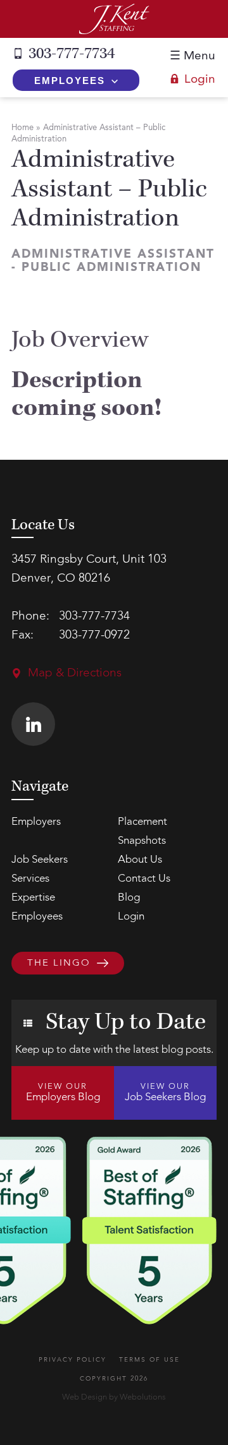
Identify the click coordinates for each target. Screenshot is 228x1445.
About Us (140, 859)
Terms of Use (149, 1360)
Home (22, 128)
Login (199, 80)
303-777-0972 (94, 636)
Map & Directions (75, 674)
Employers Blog (63, 1092)
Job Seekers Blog (165, 1092)
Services (30, 878)
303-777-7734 (71, 53)
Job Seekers (39, 859)
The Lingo (59, 963)
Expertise (33, 897)
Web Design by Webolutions (114, 1397)
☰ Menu (192, 57)
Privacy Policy (72, 1360)
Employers (36, 822)
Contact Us (144, 878)
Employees (69, 80)
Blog (129, 897)
